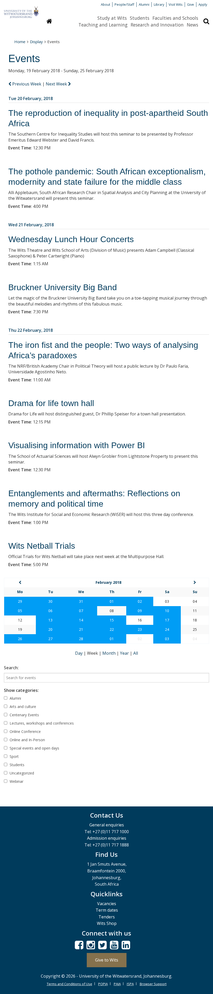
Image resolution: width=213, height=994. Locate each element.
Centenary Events (24, 714)
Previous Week (26, 84)
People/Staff (124, 4)
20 (50, 629)
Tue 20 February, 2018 (30, 98)
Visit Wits (176, 4)
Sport (14, 756)
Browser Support (153, 984)
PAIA (117, 984)
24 (167, 629)
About (105, 4)
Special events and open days (34, 748)
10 (167, 610)
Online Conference (25, 731)
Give (190, 4)
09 (140, 610)
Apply (202, 4)
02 (140, 601)
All (135, 653)
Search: (11, 668)
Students (139, 18)
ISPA (130, 984)
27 (50, 638)
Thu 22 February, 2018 (30, 330)
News (192, 25)
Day (79, 653)
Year (125, 653)
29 (20, 601)
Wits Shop (107, 923)
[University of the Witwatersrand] (21, 10)
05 (20, 610)
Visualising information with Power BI (76, 445)
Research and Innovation (157, 25)
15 (112, 620)
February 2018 (108, 582)
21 (81, 629)
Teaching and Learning (103, 25)
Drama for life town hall (51, 403)
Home (19, 41)
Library (159, 4)
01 (112, 601)
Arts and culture (22, 706)
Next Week (57, 84)
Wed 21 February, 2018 (31, 225)
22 (112, 629)
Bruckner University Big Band (62, 287)
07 (81, 610)
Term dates (107, 910)
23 (140, 629)
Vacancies (106, 903)
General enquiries (106, 825)
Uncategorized (21, 773)
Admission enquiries (106, 838)
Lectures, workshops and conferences (41, 723)
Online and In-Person (27, 739)
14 (81, 620)
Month (109, 653)
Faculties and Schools (175, 18)
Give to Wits (106, 960)
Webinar (16, 781)
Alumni (144, 4)
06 (50, 610)
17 (167, 620)
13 (50, 620)
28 (81, 638)
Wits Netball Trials (41, 546)
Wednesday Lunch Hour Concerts (71, 239)
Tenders (106, 917)
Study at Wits (112, 18)
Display (36, 41)
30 (50, 601)
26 (20, 638)
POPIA (103, 984)
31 (81, 601)
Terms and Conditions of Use (69, 984)
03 (167, 638)
